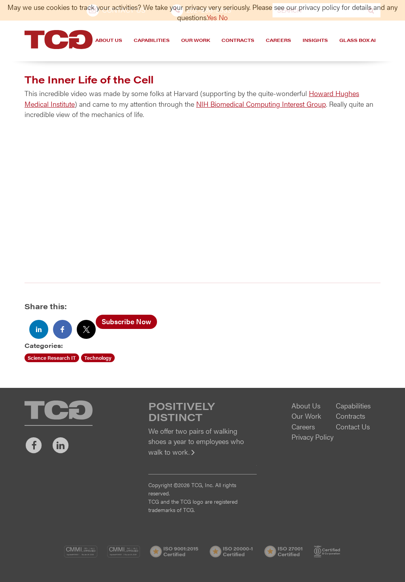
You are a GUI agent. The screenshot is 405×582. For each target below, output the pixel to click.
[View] (202, 457)
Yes (212, 17)
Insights (315, 39)
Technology (98, 357)
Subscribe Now (126, 321)
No (223, 17)
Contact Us (353, 426)
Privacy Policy (312, 437)
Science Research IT (52, 357)
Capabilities (152, 39)
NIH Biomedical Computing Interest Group (261, 104)
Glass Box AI (357, 39)
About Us (108, 39)
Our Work (195, 39)
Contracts (237, 39)
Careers (278, 39)
